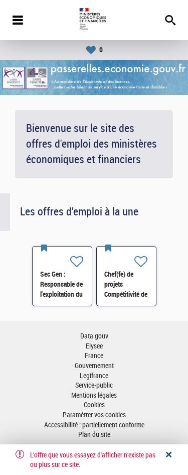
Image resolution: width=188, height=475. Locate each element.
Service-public (94, 385)
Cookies (94, 405)
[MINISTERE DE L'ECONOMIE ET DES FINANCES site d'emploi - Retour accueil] (94, 20)
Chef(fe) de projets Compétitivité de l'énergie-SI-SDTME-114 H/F (126, 294)
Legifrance (94, 376)
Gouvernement (94, 366)
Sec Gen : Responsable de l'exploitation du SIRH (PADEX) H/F (61, 294)
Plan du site (94, 434)
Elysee (94, 346)
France (94, 355)
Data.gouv (94, 336)
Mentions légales (94, 395)
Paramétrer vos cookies (94, 415)
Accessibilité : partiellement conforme (94, 425)
